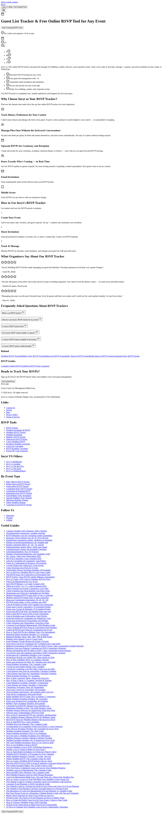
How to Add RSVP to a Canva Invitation (22, 722)
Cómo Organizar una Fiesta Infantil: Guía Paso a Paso (28, 591)
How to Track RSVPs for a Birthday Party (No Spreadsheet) (30, 632)
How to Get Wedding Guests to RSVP (21, 745)
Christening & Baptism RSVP (18, 491)
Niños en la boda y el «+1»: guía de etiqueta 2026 (26, 586)
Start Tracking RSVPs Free (12, 28)
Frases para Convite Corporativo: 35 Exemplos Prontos (28, 607)
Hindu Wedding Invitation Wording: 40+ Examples (27, 699)
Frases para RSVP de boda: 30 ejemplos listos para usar (28, 611)
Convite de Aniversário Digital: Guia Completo (25, 667)
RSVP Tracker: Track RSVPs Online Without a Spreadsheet (30, 577)
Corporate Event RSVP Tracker (19, 505)
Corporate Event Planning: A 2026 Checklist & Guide (28, 784)
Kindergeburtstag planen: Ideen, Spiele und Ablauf (26, 547)
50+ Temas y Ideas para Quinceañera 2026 (23, 556)
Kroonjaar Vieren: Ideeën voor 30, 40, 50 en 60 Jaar (27, 538)
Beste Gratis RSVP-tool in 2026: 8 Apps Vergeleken (27, 614)
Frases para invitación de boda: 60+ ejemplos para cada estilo (30, 662)
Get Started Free (20, 7)
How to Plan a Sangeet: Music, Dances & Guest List (27, 678)
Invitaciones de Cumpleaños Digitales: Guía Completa (28, 655)
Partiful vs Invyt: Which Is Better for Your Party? (26, 749)
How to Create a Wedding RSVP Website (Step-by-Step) (29, 761)
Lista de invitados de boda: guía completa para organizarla (29, 604)
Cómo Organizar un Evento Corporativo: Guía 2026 (27, 588)
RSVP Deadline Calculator (17, 448)
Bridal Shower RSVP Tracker (101, 356)
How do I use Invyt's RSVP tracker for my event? (20, 320)
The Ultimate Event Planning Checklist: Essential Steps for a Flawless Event (37, 789)
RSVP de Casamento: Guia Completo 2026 (23, 558)
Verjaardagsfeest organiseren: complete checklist (25, 533)
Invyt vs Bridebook (14, 462)
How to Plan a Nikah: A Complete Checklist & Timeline (29, 680)
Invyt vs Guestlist (13, 464)
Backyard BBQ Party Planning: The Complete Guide (27, 772)
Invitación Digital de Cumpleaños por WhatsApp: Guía (28, 618)
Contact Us (10, 408)
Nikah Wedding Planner (16, 502)
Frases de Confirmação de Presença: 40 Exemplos (26, 563)
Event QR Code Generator (17, 451)
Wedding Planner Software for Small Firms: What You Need (30, 710)
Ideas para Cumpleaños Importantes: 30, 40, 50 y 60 (27, 600)
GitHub (9, 520)
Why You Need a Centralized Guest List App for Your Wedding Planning (35, 768)
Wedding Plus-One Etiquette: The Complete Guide (26, 724)
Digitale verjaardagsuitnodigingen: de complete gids (27, 542)
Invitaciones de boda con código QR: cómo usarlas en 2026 (30, 657)
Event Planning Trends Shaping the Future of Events (27, 641)
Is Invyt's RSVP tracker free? (13, 326)
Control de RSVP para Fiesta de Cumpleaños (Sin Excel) (29, 630)
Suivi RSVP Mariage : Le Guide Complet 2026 (25, 584)
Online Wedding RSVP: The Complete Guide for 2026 (28, 759)
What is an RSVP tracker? (12, 313)
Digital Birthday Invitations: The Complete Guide (26, 664)
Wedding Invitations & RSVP (18, 430)
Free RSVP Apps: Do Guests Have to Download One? (28, 575)
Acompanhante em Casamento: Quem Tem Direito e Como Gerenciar (34, 726)
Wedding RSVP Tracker (11, 356)
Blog (10, 7)
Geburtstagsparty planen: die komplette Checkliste (26, 549)
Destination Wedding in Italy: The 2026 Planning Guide (28, 708)
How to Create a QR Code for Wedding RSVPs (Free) (28, 579)
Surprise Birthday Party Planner (19, 498)
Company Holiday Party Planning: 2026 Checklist (26, 531)
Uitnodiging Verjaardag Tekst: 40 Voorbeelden (25, 687)
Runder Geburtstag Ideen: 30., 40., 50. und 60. (25, 545)
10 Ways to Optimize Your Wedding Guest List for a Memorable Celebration (37, 807)
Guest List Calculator (14, 446)
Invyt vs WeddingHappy (16, 471)
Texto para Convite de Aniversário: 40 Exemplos (26, 690)
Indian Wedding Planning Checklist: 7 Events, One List (28, 756)
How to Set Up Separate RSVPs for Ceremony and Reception (31, 715)
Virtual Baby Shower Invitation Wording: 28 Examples (28, 570)
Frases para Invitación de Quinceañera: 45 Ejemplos (27, 621)
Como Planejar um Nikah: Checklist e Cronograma (26, 685)
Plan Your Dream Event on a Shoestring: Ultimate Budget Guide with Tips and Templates (42, 793)
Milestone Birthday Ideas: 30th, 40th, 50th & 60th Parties (29, 637)
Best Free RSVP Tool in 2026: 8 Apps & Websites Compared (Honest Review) (38, 763)
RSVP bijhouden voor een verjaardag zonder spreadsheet (29, 535)
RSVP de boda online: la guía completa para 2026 (26, 602)
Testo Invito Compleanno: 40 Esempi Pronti (24, 694)
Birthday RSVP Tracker (15, 437)
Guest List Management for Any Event (22, 581)
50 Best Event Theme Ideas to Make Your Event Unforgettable (31, 805)
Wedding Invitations (14, 435)
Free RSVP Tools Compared (37, 366)
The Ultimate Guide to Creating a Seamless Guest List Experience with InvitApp (38, 782)
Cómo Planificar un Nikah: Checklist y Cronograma (27, 683)
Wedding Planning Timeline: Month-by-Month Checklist (29, 738)
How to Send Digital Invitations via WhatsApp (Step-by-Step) (31, 752)
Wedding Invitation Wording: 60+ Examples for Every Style (30, 740)
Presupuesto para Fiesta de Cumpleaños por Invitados (27, 593)
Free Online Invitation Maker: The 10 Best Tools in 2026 (29, 766)
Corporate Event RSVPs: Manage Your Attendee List (27, 706)
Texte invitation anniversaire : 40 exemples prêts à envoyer (29, 692)
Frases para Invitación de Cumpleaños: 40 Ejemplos (27, 701)
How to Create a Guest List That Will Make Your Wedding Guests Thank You (37, 779)
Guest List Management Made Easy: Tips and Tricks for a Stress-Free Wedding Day (40, 777)
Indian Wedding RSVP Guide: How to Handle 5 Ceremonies (30, 697)
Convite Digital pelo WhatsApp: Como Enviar (25, 565)
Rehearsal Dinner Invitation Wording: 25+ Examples (27, 634)
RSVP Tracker (12, 428)
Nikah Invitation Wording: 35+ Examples (23, 676)
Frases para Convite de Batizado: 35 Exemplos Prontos (28, 609)
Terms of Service (13, 417)
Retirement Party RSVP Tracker (19, 493)
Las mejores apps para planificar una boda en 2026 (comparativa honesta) (35, 653)
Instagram (10, 515)
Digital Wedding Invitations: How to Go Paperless (26, 733)
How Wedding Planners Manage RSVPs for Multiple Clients (30, 717)
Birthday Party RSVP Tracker (33, 356)
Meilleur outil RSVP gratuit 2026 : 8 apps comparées (27, 598)
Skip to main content (9, 2)
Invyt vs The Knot (13, 469)
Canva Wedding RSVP (15, 442)
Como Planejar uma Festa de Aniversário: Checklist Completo (31, 671)
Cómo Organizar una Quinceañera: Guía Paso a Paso (27, 623)
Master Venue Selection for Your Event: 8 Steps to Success (30, 795)
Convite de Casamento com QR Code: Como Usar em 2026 (30, 669)
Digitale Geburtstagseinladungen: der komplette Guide (28, 554)
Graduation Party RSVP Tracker (126, 356)
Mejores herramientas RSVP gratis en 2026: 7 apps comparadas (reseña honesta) (38, 650)
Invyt (3, 4)
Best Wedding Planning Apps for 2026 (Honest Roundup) (29, 775)
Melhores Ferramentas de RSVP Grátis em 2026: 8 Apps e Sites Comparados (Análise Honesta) (45, 646)
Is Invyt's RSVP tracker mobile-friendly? (17, 346)
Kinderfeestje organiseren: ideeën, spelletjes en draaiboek (29, 540)
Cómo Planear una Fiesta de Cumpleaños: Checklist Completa (31, 673)
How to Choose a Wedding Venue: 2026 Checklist (26, 802)
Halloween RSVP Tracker (55, 356)
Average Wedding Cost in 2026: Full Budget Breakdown (29, 747)
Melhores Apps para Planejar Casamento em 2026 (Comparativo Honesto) (36, 648)
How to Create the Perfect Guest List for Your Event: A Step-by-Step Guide (36, 800)
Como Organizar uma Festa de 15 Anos (22, 568)
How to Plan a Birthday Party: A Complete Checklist (27, 660)
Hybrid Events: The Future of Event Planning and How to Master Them (35, 798)
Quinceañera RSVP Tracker (17, 486)
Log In (4, 7)
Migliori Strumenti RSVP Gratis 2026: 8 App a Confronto (29, 595)
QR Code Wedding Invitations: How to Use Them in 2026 (30, 743)
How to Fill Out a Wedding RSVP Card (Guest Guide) (28, 572)
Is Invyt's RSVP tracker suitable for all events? (19, 339)
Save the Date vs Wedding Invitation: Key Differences (28, 736)
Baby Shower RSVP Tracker (77, 356)
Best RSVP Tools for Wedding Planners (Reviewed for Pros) (30, 720)
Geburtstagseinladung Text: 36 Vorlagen (22, 552)
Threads (9, 518)
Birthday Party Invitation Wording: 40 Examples (25, 703)
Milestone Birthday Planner (17, 500)
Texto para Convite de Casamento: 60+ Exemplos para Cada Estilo (33, 644)
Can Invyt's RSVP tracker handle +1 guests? (18, 333)
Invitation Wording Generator (18, 444)
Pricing (9, 410)
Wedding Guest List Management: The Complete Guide (28, 770)
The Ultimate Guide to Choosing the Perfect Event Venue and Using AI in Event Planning (42, 786)
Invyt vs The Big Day (15, 466)
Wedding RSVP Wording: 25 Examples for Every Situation (30, 754)
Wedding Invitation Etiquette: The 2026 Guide (25, 731)
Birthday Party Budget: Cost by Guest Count (24, 639)
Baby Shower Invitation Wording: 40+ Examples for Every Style (32, 729)
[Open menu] (3, 10)
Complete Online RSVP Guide (13, 366)
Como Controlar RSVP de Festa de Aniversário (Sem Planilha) (31, 627)
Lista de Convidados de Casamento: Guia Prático (26, 561)
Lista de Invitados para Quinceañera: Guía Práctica (26, 616)
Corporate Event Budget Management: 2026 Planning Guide (30, 625)
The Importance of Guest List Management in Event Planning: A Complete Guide (39, 791)
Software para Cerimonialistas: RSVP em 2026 (25, 713)
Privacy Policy (12, 415)
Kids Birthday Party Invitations (18, 495)
